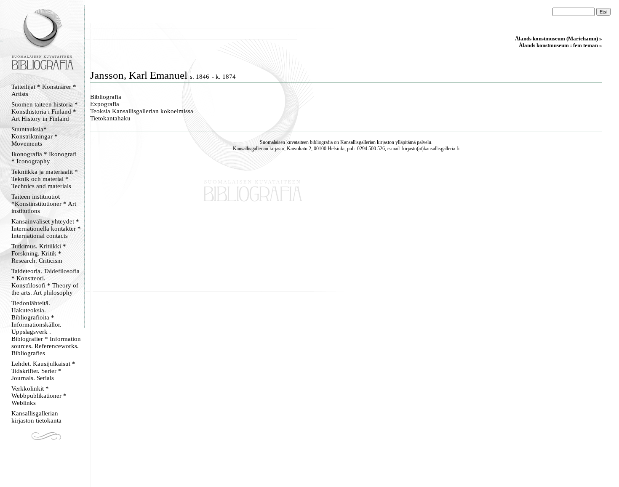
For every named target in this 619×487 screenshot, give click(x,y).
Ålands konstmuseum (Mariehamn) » (558, 38)
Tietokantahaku (110, 118)
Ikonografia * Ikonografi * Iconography (44, 158)
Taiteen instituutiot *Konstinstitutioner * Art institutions (43, 203)
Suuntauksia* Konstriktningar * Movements (34, 136)
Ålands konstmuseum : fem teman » (560, 45)
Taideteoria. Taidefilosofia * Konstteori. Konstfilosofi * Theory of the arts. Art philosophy (45, 282)
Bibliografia (105, 96)
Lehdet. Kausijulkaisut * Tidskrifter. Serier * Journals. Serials (43, 370)
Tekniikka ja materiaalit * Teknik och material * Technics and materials (44, 178)
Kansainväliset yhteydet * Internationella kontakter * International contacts (46, 228)
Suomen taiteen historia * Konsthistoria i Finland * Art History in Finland (44, 111)
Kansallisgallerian (358, 142)
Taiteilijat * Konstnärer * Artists (43, 90)
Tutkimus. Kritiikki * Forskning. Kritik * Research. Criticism (38, 253)
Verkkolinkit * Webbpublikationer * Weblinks (39, 395)
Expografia (104, 104)
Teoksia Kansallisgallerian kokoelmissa (141, 111)
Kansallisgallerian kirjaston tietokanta (36, 417)
